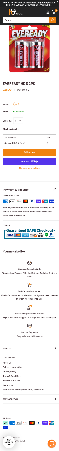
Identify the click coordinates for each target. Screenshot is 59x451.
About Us (7, 362)
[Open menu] (4, 12)
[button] (52, 444)
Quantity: (7, 120)
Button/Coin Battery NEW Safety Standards (23, 389)
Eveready (7, 90)
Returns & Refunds (11, 380)
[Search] (52, 20)
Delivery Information (12, 367)
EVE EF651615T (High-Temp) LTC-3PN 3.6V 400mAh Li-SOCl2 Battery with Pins (30, 3)
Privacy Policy (9, 371)
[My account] (48, 12)
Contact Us (8, 385)
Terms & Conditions (12, 376)
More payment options (29, 168)
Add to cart (29, 152)
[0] (54, 12)
